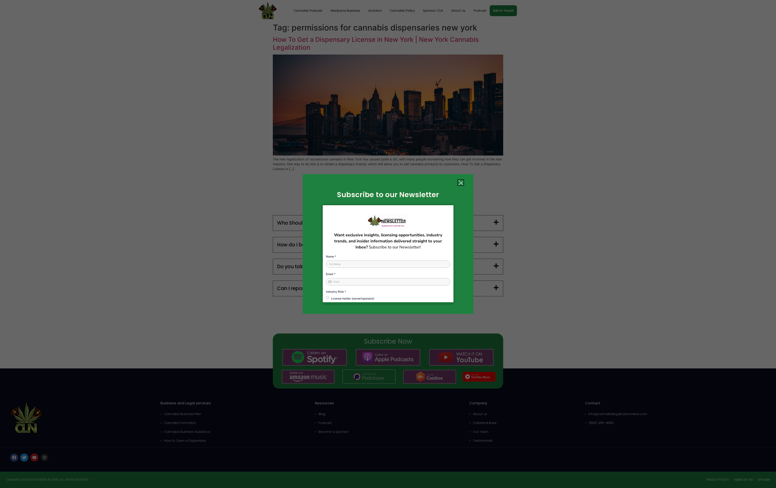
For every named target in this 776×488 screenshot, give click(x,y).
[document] (388, 244)
